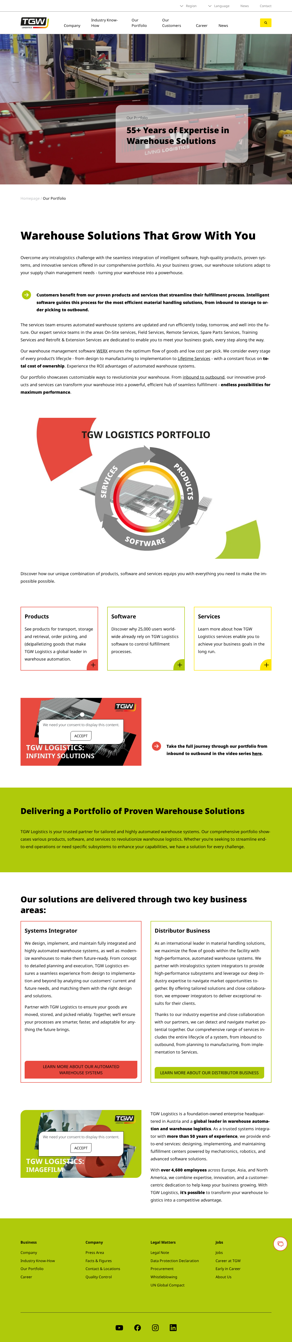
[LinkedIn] (173, 1327)
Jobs (219, 1252)
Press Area (95, 1252)
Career (202, 25)
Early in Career (228, 1268)
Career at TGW (228, 1260)
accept (81, 735)
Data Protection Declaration (175, 1260)
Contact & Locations (103, 1268)
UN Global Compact (168, 1285)
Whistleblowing (164, 1276)
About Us (224, 1276)
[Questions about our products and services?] (280, 1244)
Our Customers (171, 23)
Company (72, 25)
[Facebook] (137, 1327)
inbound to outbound (203, 377)
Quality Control (99, 1276)
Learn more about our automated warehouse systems (81, 1069)
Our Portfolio (139, 23)
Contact (265, 6)
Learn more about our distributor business (209, 1072)
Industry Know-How (38, 1260)
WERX (102, 351)
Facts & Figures (99, 1260)
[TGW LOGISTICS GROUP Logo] (35, 22)
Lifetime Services (194, 358)
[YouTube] (119, 1327)
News (244, 6)
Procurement (162, 1268)
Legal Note (160, 1252)
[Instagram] (155, 1327)
